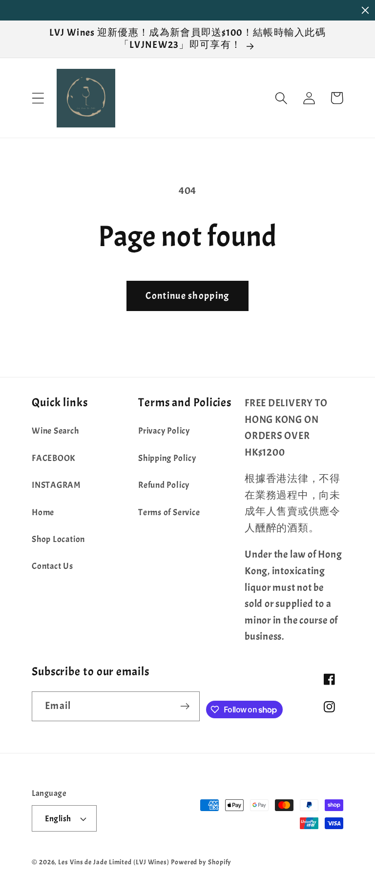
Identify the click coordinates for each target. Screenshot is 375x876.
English (58, 818)
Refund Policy (163, 485)
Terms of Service (169, 512)
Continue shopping (187, 296)
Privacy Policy (164, 431)
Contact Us (52, 566)
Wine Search (55, 431)
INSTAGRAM (56, 485)
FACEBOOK (53, 458)
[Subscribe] (185, 706)
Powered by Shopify (201, 861)
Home (43, 512)
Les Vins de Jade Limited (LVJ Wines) (113, 861)
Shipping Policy (167, 458)
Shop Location (58, 539)
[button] (38, 98)
